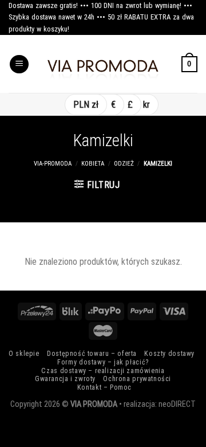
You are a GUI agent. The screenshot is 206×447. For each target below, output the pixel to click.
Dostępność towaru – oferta (92, 354)
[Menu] (19, 64)
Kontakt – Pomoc (104, 387)
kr (146, 104)
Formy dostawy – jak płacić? (103, 362)
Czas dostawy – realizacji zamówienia (102, 371)
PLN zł (85, 104)
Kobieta (92, 163)
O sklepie (24, 354)
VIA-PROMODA (53, 163)
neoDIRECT (177, 404)
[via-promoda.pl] (103, 64)
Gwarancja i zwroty (65, 379)
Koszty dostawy (169, 354)
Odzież (124, 163)
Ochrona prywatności (137, 379)
